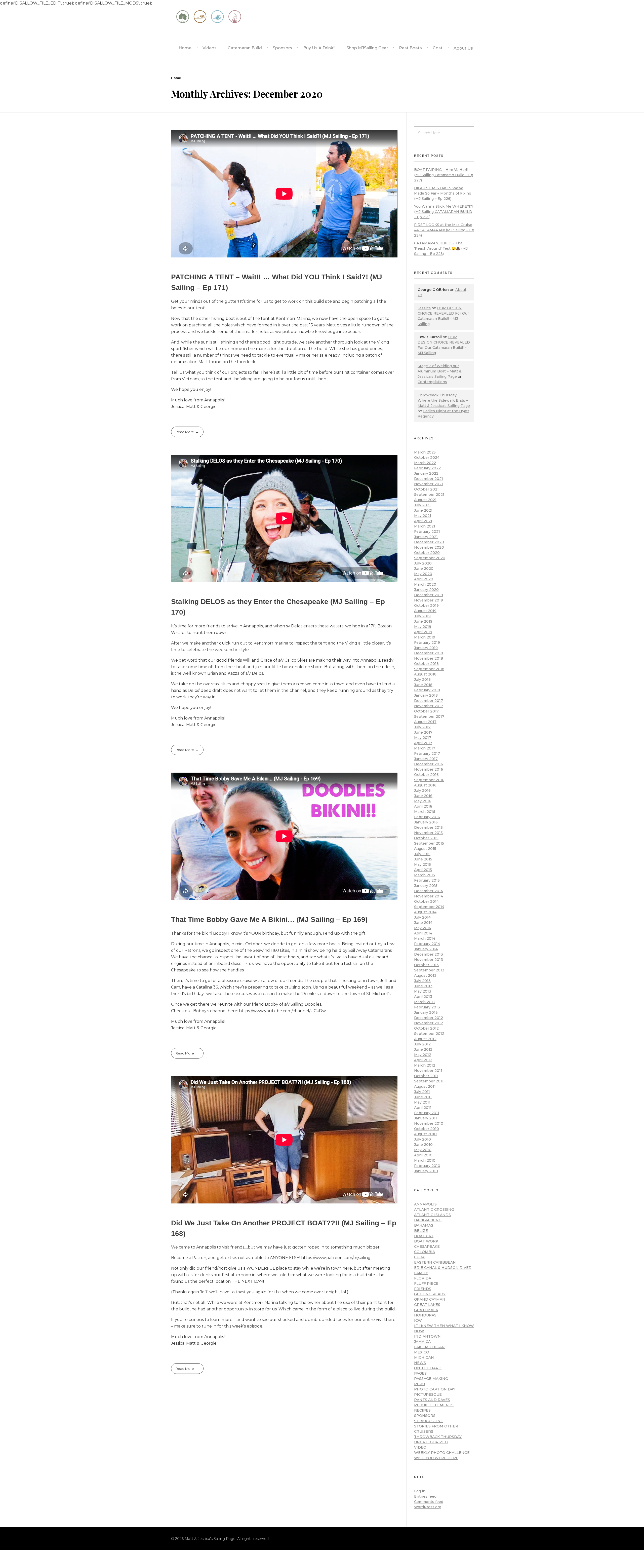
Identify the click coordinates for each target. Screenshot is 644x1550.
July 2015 (422, 854)
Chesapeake (427, 1246)
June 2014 (423, 922)
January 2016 (426, 822)
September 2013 (429, 970)
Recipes (422, 1410)
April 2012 (423, 1060)
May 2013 (422, 991)
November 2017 (428, 706)
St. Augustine (428, 1421)
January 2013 (426, 1012)
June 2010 (423, 1144)
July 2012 (422, 1044)
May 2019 (422, 626)
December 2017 (428, 700)
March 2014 (424, 938)
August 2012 (425, 1039)
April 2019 (423, 632)
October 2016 (426, 774)
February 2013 (427, 1007)
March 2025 (425, 452)
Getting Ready (430, 1294)
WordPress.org (427, 1507)
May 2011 (422, 1102)
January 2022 (426, 473)
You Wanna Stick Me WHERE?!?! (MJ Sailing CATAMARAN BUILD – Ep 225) (443, 211)
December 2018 (428, 653)
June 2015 (423, 859)
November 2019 (428, 600)
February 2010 (427, 1165)
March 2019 (424, 637)
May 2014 (422, 928)
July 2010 (422, 1139)
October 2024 (426, 457)
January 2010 (426, 1171)
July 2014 (422, 917)
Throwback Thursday (438, 1436)
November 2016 (428, 769)
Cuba (419, 1257)
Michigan (424, 1357)
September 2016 (429, 780)
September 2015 (429, 843)
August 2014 (425, 912)
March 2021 (424, 526)
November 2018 (428, 658)
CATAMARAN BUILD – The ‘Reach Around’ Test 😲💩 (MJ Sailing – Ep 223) (441, 248)
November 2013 (428, 959)
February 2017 (427, 753)
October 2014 (426, 901)
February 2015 (427, 880)
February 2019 (427, 642)
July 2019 (422, 616)
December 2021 (428, 478)
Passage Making (431, 1378)
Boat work (426, 1241)
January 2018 (426, 695)
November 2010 (428, 1123)
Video (420, 1447)
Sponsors (424, 1415)
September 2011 (429, 1081)
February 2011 (426, 1113)
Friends (422, 1289)
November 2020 (429, 547)
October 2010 (426, 1128)
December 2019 (428, 595)
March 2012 (424, 1065)
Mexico (421, 1352)
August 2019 (425, 611)
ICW (418, 1320)
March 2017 (424, 748)
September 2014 (429, 906)
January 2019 (426, 648)
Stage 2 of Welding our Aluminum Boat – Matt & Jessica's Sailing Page (440, 371)
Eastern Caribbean (435, 1262)
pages (420, 1373)
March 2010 (424, 1160)
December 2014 (428, 891)
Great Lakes (427, 1304)
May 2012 (422, 1054)
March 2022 (425, 463)
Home (176, 78)
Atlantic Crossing (434, 1209)
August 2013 (425, 975)
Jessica (424, 308)
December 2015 (428, 827)
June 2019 (423, 621)
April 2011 (422, 1107)
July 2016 (422, 790)
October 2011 (426, 1076)
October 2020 (427, 552)
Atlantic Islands (432, 1215)
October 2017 (426, 711)
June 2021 (423, 510)
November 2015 (428, 832)
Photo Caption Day (434, 1389)
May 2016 (422, 801)
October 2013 (426, 965)
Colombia (424, 1252)
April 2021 (423, 521)
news (420, 1362)
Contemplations (432, 382)
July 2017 (422, 727)
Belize (421, 1230)
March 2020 (425, 584)
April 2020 (423, 579)
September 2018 (429, 669)
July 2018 (422, 679)
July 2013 (422, 980)
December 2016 (428, 764)
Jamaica (422, 1341)
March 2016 (424, 811)
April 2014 (423, 933)
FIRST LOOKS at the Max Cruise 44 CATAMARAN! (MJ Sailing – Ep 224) (444, 230)
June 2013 (423, 986)
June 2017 (423, 732)
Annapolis (425, 1204)
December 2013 (428, 954)
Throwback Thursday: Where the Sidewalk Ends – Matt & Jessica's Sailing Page (444, 400)
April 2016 (423, 806)
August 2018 (425, 674)
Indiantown (427, 1336)
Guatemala (426, 1310)
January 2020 (426, 589)
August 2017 (425, 722)
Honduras (425, 1315)
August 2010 (425, 1134)
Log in (419, 1491)
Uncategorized (431, 1442)
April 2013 (423, 996)
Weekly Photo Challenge (442, 1452)
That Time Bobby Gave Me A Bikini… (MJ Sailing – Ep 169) (269, 919)
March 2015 (424, 875)
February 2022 (427, 468)
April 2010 (423, 1155)
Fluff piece (426, 1283)
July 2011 (422, 1091)
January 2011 (425, 1118)
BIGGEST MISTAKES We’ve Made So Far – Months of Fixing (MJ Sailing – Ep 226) (442, 193)
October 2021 (426, 489)
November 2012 (428, 1023)
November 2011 (428, 1070)
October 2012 (426, 1028)
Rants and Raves (432, 1399)
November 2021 (428, 484)
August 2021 (425, 500)
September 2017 (429, 716)
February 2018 (427, 690)
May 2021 (422, 515)
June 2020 (423, 568)
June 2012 (423, 1049)
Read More (185, 432)
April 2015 (423, 869)
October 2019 (426, 605)
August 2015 (425, 848)
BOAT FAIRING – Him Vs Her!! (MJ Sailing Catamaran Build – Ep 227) (443, 174)
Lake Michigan (429, 1347)
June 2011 (423, 1097)
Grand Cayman (429, 1299)
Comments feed (428, 1501)
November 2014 (428, 896)
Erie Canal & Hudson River (442, 1267)
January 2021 (426, 537)
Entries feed (425, 1496)
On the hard (427, 1368)
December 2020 (429, 542)
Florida (422, 1278)
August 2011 (425, 1086)
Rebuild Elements (434, 1405)
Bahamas (423, 1225)
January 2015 (425, 885)
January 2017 (426, 759)
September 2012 (429, 1033)
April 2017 (423, 743)
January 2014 (426, 949)
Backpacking (427, 1220)
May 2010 (422, 1150)
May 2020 (423, 574)
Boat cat (423, 1236)
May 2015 (422, 864)
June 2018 (423, 685)
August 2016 (425, 785)
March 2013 (424, 1002)
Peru (419, 1384)
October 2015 (426, 838)
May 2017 (422, 737)
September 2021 (429, 494)
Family (421, 1273)
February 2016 (427, 817)
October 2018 (426, 663)
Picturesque (428, 1394)
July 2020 (423, 563)
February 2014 (427, 943)
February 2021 (427, 531)
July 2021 (422, 505)
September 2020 (429, 558)
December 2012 (428, 1017)
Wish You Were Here (436, 1458)
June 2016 (423, 795)
